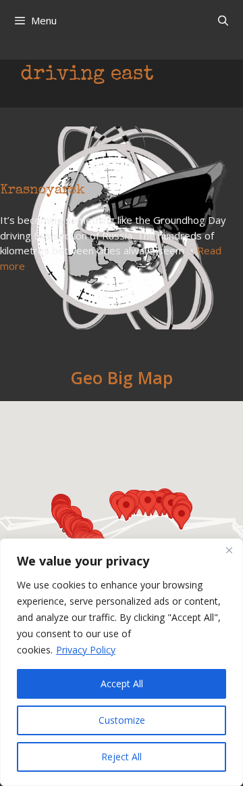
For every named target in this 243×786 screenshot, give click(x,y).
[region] (121, 662)
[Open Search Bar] (223, 20)
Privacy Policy (85, 649)
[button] (181, 517)
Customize (122, 720)
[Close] (229, 550)
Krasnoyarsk (42, 191)
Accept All (122, 683)
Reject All (121, 756)
